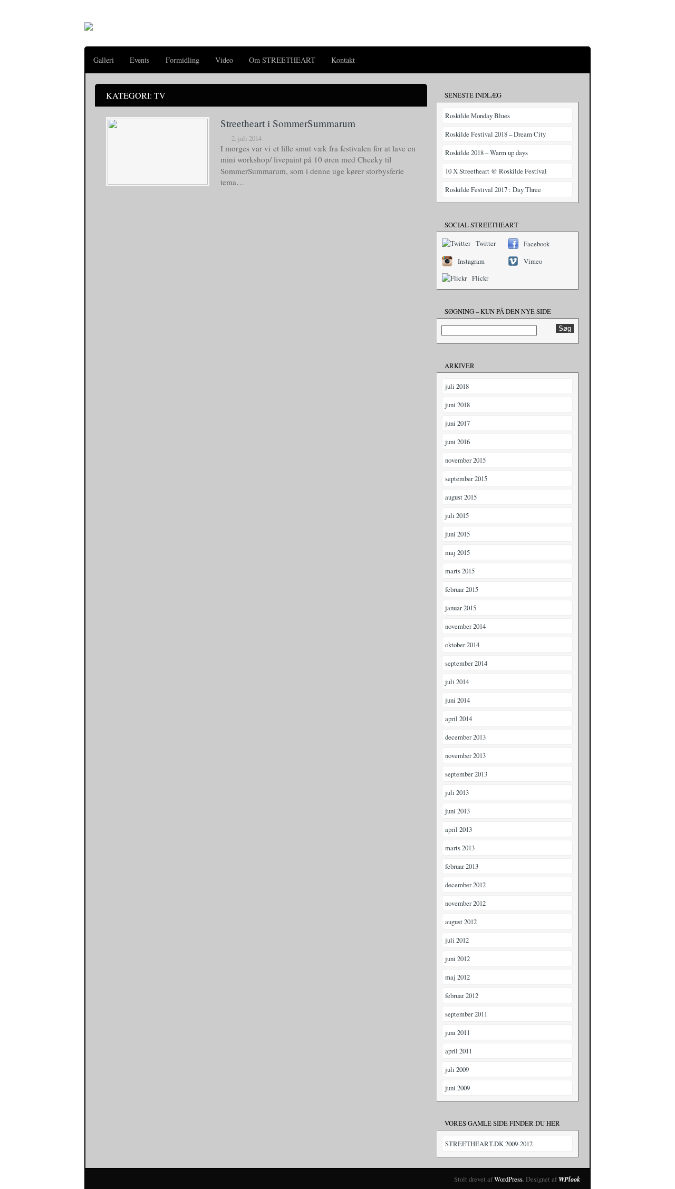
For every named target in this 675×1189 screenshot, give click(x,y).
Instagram (471, 261)
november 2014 (465, 626)
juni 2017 (457, 423)
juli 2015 (457, 515)
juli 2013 (457, 792)
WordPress (508, 1179)
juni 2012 (457, 958)
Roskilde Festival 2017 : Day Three (493, 189)
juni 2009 (457, 1087)
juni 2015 (457, 534)
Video (224, 60)
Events (140, 60)
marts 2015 (460, 571)
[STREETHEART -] (88, 23)
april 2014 (458, 718)
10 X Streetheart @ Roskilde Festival (496, 171)
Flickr (480, 278)
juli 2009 (457, 1069)
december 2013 (465, 737)
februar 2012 (461, 995)
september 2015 (466, 478)
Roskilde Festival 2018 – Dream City (495, 134)
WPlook (569, 1179)
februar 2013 (461, 866)
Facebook (536, 243)
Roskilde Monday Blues (477, 115)
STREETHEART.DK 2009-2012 (489, 1143)
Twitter (486, 243)
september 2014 (466, 663)
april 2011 (458, 1051)
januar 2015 (460, 607)
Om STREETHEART (282, 60)
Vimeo (533, 261)
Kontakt (343, 60)
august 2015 (461, 497)
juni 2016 (457, 441)
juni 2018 (457, 404)
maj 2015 (457, 552)
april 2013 (458, 829)
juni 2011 (457, 1032)
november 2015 (465, 460)
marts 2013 (460, 847)
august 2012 (461, 921)
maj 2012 (457, 977)
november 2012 (465, 903)
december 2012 (465, 884)
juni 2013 (457, 811)
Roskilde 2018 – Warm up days (486, 152)
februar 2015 (461, 589)
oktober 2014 (462, 644)
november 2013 (465, 755)
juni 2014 (457, 700)
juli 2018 (457, 386)
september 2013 (466, 774)
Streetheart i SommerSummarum (287, 123)
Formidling (182, 60)
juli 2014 (457, 681)
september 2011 (466, 1014)
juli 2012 (457, 940)
